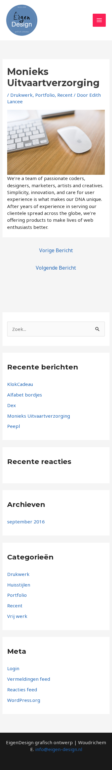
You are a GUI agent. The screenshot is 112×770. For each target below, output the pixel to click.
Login (13, 668)
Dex (11, 405)
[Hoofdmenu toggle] (99, 20)
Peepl (13, 426)
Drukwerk (21, 95)
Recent (64, 95)
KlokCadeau (20, 384)
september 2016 (26, 521)
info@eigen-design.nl (58, 749)
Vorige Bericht (56, 250)
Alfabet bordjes (24, 395)
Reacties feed (22, 689)
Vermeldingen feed (28, 679)
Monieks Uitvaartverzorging (38, 416)
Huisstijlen (18, 585)
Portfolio (45, 95)
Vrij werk (17, 616)
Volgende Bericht (56, 267)
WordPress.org (23, 700)
